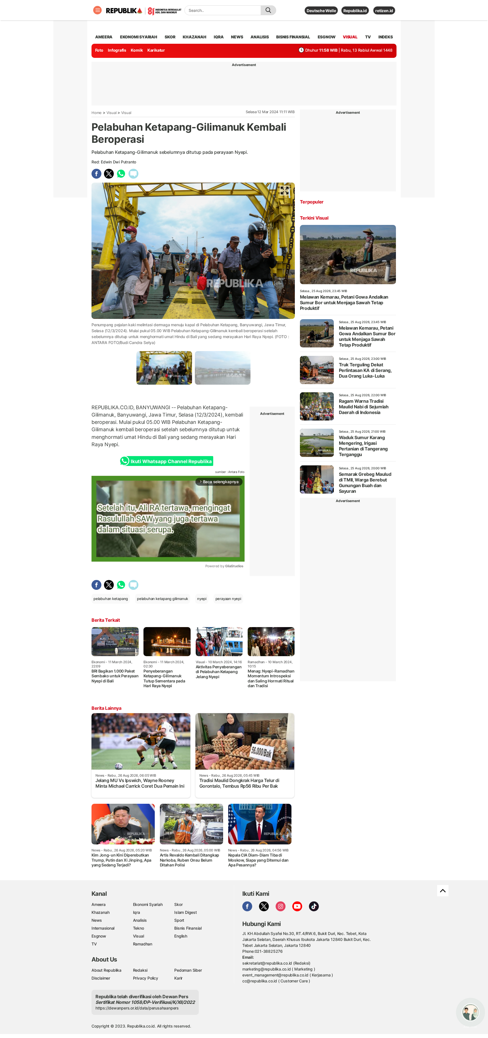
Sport (179, 920)
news (237, 36)
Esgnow (98, 936)
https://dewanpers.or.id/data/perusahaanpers (137, 1008)
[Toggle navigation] (97, 10)
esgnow (327, 36)
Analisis (140, 920)
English (180, 936)
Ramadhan (142, 943)
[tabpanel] (164, 368)
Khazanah (100, 912)
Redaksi (140, 970)
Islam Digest (185, 912)
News (96, 920)
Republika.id (355, 10)
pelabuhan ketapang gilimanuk (162, 598)
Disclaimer (100, 978)
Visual (111, 112)
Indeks (385, 36)
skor (170, 36)
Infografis (117, 50)
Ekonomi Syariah (138, 36)
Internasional (102, 928)
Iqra (136, 912)
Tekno (138, 928)
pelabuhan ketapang (110, 598)
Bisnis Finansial (293, 36)
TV (368, 36)
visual (350, 36)
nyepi (201, 598)
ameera (103, 36)
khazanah (194, 36)
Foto (99, 50)
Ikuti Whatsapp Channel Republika (171, 461)
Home (96, 112)
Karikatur (156, 50)
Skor (178, 904)
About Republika (106, 970)
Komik (137, 50)
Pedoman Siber (188, 970)
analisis (259, 36)
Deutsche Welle (321, 10)
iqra (218, 36)
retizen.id (384, 10)
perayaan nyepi (228, 598)
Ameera (98, 904)
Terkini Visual (314, 218)
